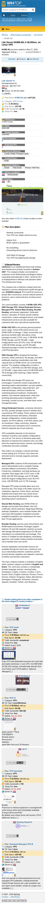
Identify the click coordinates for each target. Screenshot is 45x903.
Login (13, 15)
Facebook (4, 901)
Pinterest (16, 901)
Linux (20, 101)
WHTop (5, 35)
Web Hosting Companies (21, 35)
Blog (12, 901)
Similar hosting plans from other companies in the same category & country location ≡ (22, 600)
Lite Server (38, 35)
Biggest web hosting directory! (16, 6)
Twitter (8, 901)
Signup (24, 15)
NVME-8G (18, 219)
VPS (15, 101)
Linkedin (20, 901)
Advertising (15, 897)
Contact (5, 897)
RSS (25, 901)
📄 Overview (10, 59)
